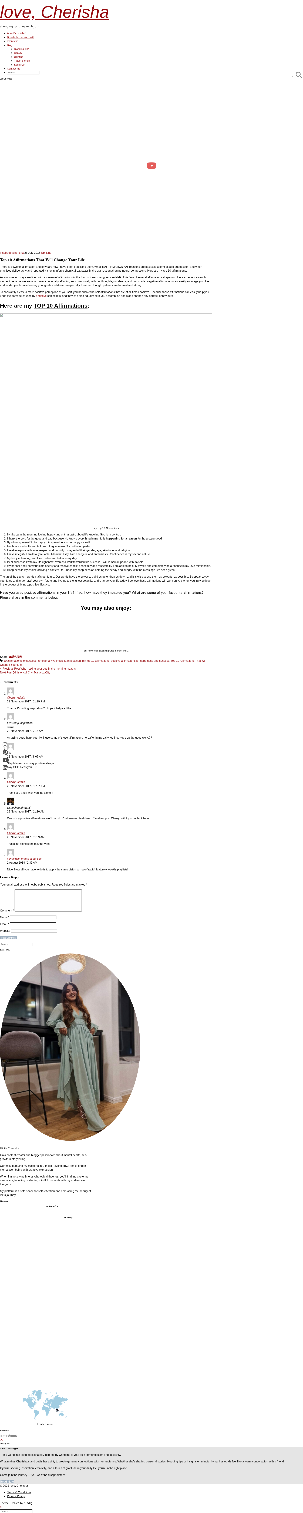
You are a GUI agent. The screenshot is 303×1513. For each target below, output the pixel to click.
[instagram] (4, 1436)
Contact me (13, 68)
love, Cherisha (54, 11)
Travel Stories (22, 60)
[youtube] (12, 1436)
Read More (7, 1481)
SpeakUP (19, 64)
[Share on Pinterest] (13, 656)
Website (5, 930)
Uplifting (18, 56)
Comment (7, 910)
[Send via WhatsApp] (16, 656)
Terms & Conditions (19, 1492)
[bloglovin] (6, 1436)
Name (4, 917)
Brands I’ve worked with (20, 37)
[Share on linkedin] (18, 656)
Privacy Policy (16, 1496)
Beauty (18, 52)
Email (4, 924)
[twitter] (1, 1436)
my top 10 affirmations (95, 660)
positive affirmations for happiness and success (140, 660)
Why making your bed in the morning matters (39, 668)
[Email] (15, 1436)
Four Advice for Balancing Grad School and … (106, 650)
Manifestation (72, 660)
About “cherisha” (16, 33)
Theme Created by (16, 1503)
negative (41, 295)
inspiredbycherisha (12, 252)
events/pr (12, 41)
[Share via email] (10, 656)
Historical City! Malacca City (25, 672)
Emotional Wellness (50, 660)
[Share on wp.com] (20, 656)
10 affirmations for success (20, 660)
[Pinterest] (23, 1228)
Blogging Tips (21, 48)
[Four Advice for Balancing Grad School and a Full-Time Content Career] (106, 630)
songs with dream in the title (24, 858)
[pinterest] (9, 1436)
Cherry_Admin (16, 697)
